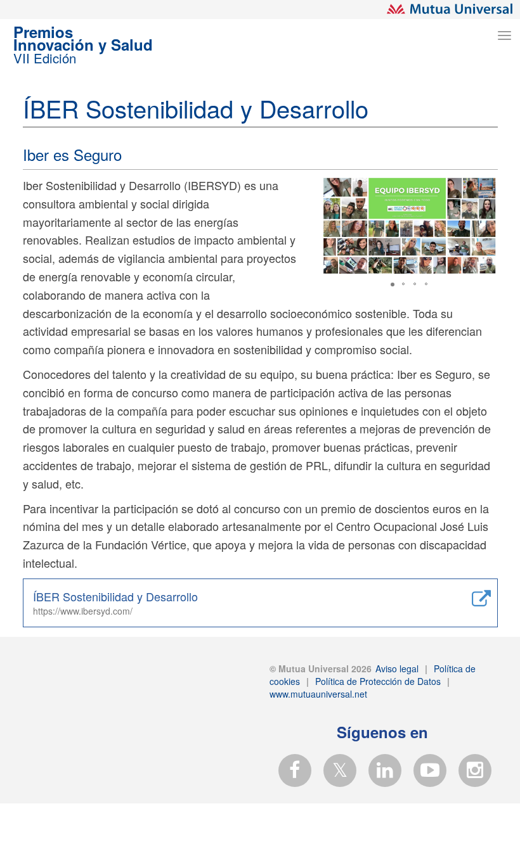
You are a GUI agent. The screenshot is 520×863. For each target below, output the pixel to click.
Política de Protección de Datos (377, 681)
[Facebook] (298, 769)
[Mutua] (450, 8)
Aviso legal (396, 668)
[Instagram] (478, 769)
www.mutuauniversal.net (318, 693)
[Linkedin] (388, 769)
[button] (486, 187)
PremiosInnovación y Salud (83, 46)
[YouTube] (433, 769)
